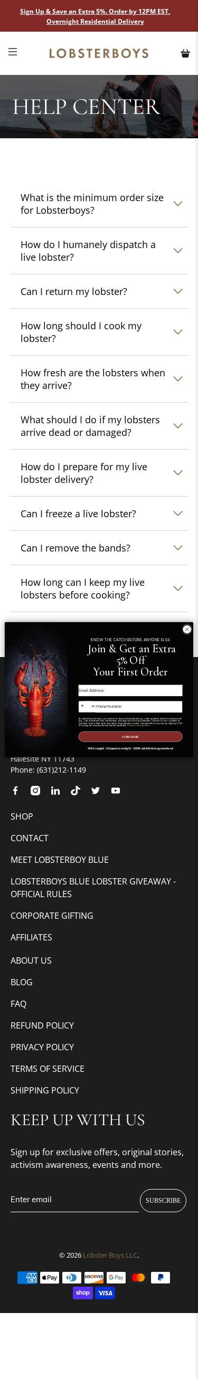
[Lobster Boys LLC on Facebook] (19, 792)
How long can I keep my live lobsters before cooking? (83, 588)
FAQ (18, 1004)
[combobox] (87, 706)
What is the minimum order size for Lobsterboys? (92, 203)
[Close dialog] (187, 629)
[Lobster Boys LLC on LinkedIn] (59, 792)
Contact (30, 838)
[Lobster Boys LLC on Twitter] (99, 792)
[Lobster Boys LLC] (99, 53)
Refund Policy (42, 1025)
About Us (31, 960)
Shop (22, 816)
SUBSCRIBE (163, 1200)
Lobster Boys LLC (110, 1255)
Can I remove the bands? (75, 547)
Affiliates (31, 937)
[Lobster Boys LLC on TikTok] (79, 792)
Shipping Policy (45, 1090)
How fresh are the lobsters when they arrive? (93, 379)
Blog (22, 982)
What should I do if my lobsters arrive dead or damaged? (90, 426)
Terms (147, 725)
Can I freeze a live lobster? (78, 513)
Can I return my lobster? (74, 291)
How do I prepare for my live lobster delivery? (84, 473)
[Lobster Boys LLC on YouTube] (119, 792)
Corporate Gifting (52, 915)
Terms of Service (47, 1068)
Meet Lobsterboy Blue (60, 860)
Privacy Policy (42, 1047)
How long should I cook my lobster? (81, 332)
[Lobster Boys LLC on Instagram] (39, 792)
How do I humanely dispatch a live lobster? (88, 250)
